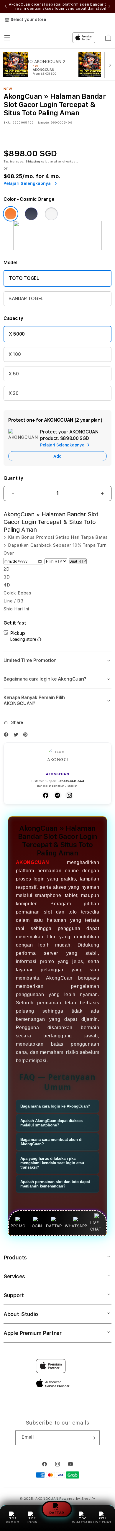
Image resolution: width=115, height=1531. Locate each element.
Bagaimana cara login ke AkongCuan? (55, 1106)
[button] (57, 660)
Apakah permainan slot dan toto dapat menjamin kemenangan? (55, 1184)
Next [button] (109, 6)
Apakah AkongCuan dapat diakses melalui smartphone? (51, 1122)
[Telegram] (57, 795)
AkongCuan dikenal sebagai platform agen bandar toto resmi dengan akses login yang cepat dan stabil (61, 6)
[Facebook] (8, 736)
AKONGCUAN (32, 862)
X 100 (15, 354)
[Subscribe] (92, 1437)
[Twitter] (17, 736)
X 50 (14, 374)
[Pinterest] (27, 736)
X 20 (14, 393)
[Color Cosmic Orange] (11, 214)
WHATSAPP (82, 1522)
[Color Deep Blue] (31, 213)
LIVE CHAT (102, 1522)
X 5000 (17, 334)
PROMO (12, 1522)
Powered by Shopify (77, 1499)
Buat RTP (77, 561)
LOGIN (32, 1522)
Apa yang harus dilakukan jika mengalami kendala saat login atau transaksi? (52, 1162)
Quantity (13, 478)
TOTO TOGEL (24, 278)
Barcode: (43, 122)
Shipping (33, 161)
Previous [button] (6, 6)
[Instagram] (69, 795)
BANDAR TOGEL (26, 298)
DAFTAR (56, 1512)
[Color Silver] (51, 213)
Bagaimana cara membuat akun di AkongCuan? (51, 1141)
